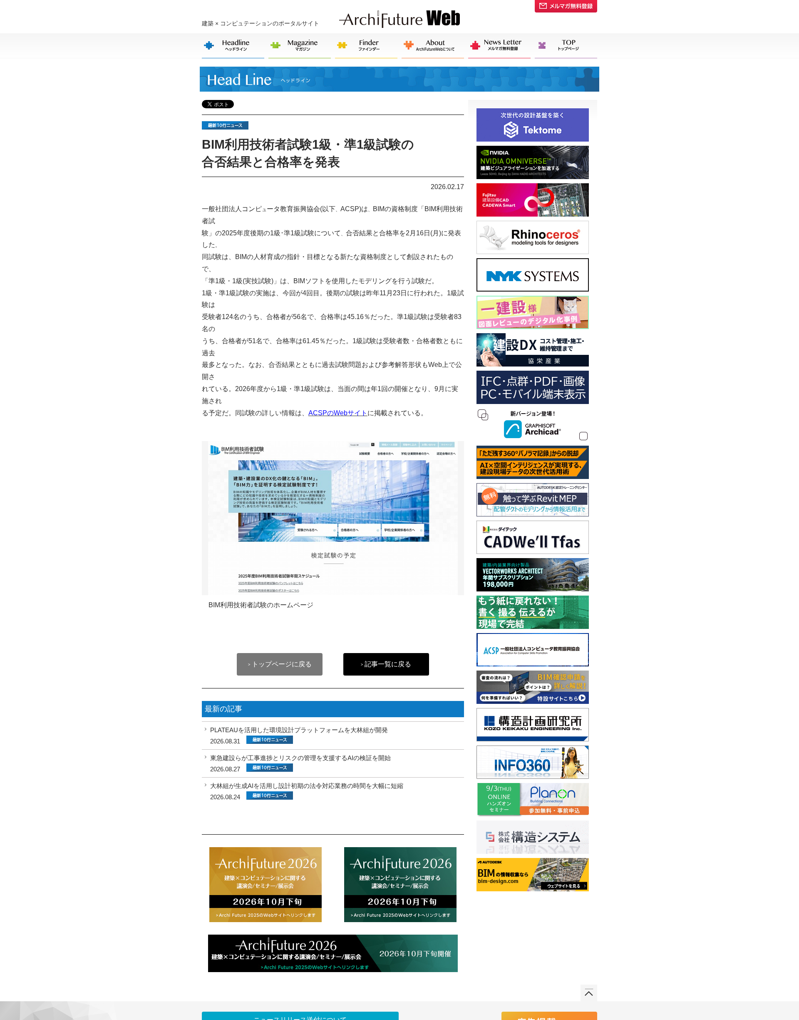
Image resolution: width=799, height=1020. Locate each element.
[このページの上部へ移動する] (589, 990)
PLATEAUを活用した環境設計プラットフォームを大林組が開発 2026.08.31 (299, 735)
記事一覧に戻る (386, 664)
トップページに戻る (280, 664)
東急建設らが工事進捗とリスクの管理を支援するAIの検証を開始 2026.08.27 (300, 763)
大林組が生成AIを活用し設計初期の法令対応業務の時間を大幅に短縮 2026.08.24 (306, 791)
